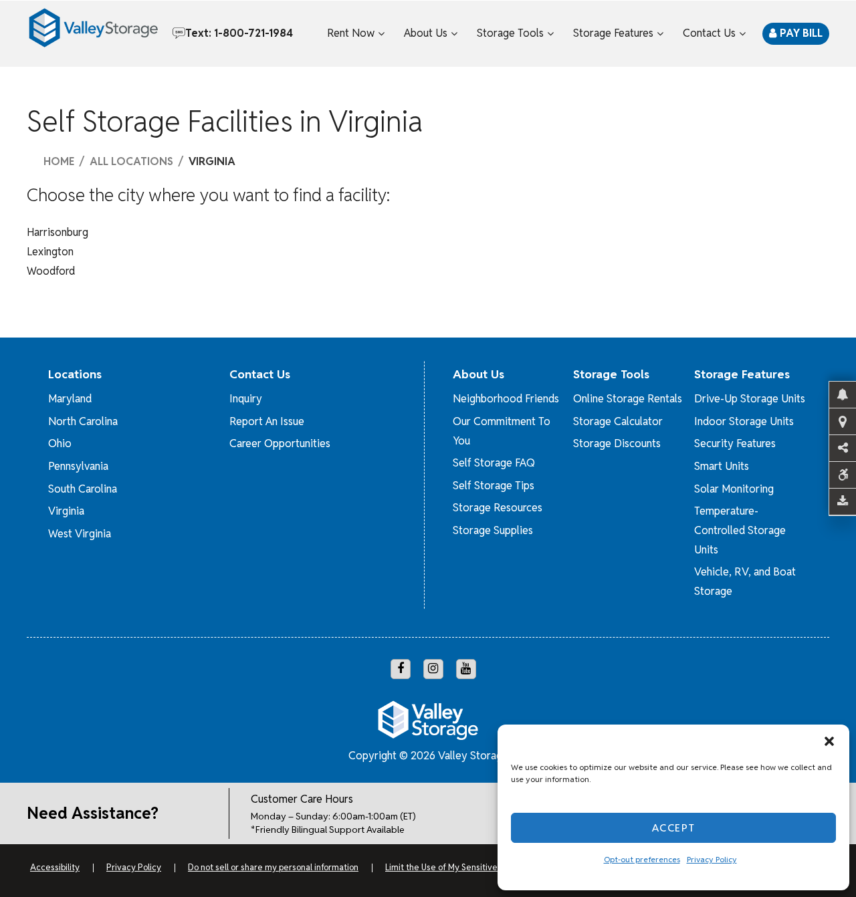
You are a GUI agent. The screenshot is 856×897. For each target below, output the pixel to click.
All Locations (131, 161)
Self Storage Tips (493, 486)
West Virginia (79, 534)
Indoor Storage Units (744, 421)
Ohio (60, 443)
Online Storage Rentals (627, 399)
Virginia (66, 511)
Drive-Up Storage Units (749, 399)
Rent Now (350, 33)
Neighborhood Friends (506, 399)
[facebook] (401, 669)
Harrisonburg (57, 232)
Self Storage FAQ (494, 463)
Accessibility (55, 867)
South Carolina (82, 489)
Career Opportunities (279, 443)
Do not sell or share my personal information (273, 867)
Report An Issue (266, 421)
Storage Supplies (493, 530)
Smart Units (721, 466)
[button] (829, 741)
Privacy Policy (712, 859)
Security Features (735, 443)
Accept (674, 827)
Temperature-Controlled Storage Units (740, 530)
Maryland (70, 399)
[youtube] (466, 669)
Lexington (50, 252)
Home (58, 161)
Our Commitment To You (501, 431)
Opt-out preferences (642, 859)
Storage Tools (510, 33)
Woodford (51, 271)
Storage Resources (497, 508)
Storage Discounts (617, 443)
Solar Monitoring (734, 489)
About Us (425, 33)
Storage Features (613, 33)
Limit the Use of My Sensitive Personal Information (482, 867)
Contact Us (709, 33)
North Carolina (83, 421)
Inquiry (245, 399)
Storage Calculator (618, 421)
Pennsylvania (78, 466)
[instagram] (433, 669)
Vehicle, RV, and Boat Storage (745, 581)
